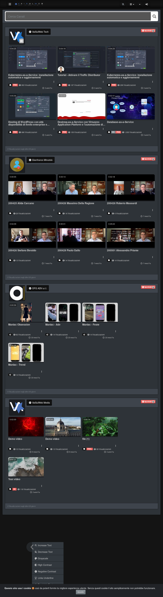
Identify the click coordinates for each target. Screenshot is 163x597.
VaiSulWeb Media (41, 402)
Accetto (81, 592)
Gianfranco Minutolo (42, 159)
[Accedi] (146, 4)
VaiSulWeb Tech (40, 31)
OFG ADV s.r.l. (39, 288)
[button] (148, 30)
